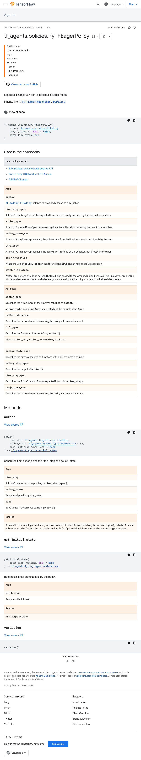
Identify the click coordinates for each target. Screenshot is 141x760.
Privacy (18, 736)
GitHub (7, 713)
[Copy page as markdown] (104, 36)
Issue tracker (79, 702)
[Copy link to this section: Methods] (24, 408)
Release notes (80, 707)
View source (11, 424)
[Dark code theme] (128, 120)
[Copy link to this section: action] (18, 417)
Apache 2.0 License (45, 676)
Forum (7, 707)
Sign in (133, 4)
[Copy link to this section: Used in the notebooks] (43, 152)
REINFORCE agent (18, 179)
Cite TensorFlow (81, 724)
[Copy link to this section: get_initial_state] (39, 540)
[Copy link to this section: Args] (14, 189)
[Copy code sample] (134, 120)
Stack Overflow (81, 713)
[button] (70, 112)
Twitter (8, 718)
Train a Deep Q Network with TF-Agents (30, 174)
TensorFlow (10, 27)
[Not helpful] (134, 27)
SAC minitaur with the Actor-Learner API (31, 168)
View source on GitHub (24, 84)
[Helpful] (129, 27)
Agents (9, 15)
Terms (7, 736)
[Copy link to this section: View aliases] (28, 112)
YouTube (9, 724)
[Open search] (98, 4)
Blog (6, 702)
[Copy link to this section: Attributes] (19, 289)
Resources (25, 27)
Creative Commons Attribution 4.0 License (97, 672)
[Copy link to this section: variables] (24, 628)
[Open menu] (5, 4)
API (48, 27)
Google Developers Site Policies (91, 676)
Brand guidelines (82, 718)
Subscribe (58, 743)
